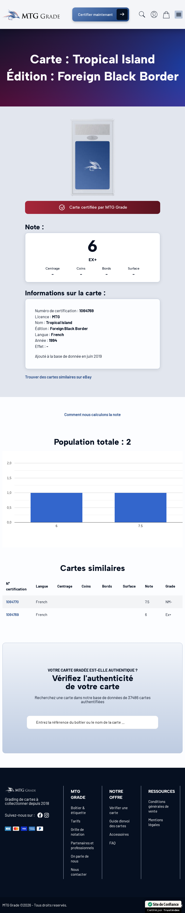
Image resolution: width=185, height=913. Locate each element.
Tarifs (75, 821)
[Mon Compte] (154, 14)
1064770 (12, 602)
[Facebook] (40, 815)
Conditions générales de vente (158, 806)
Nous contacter (79, 871)
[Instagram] (46, 815)
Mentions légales (155, 822)
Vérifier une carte (118, 810)
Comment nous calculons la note (92, 414)
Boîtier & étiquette (78, 810)
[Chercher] (142, 14)
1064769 (12, 614)
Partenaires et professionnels (82, 845)
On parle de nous (80, 858)
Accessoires (119, 834)
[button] (179, 15)
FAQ (112, 843)
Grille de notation (77, 831)
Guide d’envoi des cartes (119, 823)
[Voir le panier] (166, 14)
